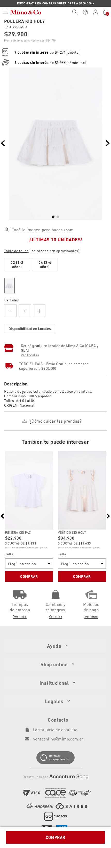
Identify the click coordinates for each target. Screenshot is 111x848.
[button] (55, 249)
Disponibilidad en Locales (30, 328)
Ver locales (30, 354)
